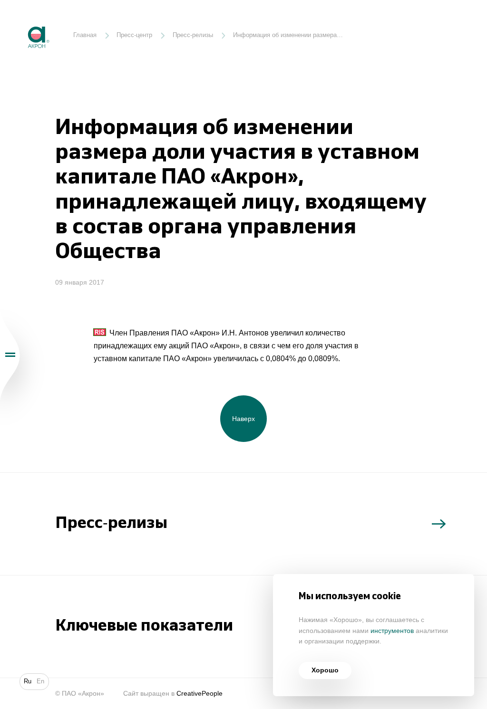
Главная (85, 35)
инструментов (392, 630)
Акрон (20, 19)
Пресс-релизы (193, 35)
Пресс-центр (134, 35)
